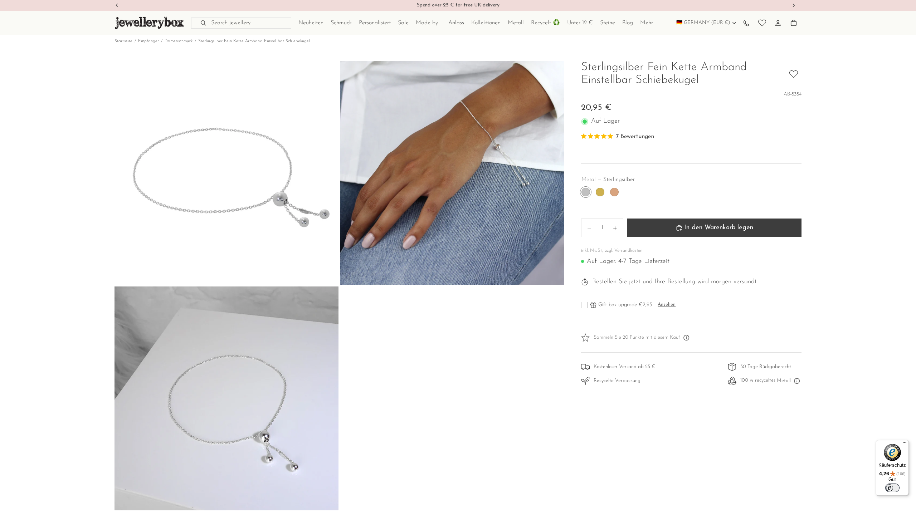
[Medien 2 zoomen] (452, 173)
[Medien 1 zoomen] (226, 173)
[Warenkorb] (794, 23)
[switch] (892, 488)
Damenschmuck (179, 41)
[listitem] (647, 23)
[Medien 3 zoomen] (226, 398)
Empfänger (148, 41)
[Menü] (904, 444)
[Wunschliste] (762, 23)
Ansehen (667, 304)
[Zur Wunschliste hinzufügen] (794, 74)
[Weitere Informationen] (686, 338)
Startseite (123, 41)
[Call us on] (746, 23)
